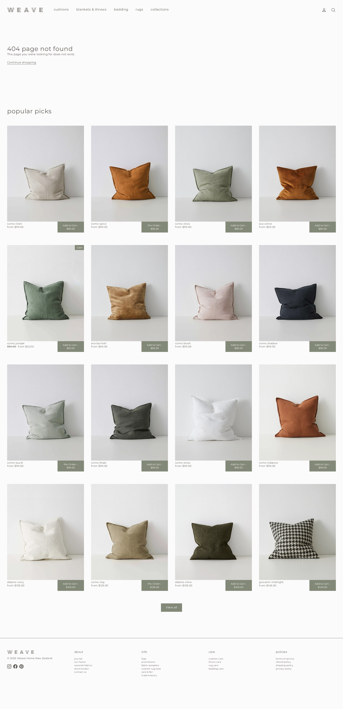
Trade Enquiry (149, 675)
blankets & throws (91, 9)
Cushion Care (216, 658)
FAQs (143, 658)
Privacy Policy (284, 668)
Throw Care (215, 662)
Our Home (80, 662)
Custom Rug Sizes (151, 668)
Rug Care (213, 665)
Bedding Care (216, 668)
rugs (139, 9)
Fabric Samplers (150, 665)
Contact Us (80, 672)
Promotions (148, 662)
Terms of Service (285, 658)
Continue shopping (21, 62)
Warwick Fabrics (83, 665)
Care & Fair (147, 672)
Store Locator (81, 668)
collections (160, 9)
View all (171, 607)
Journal (78, 658)
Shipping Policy (284, 665)
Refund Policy (283, 662)
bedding (121, 9)
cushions (61, 9)
